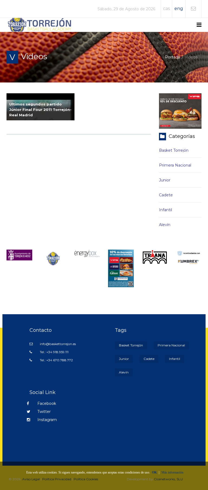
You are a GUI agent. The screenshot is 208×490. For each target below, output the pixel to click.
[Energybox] (87, 253)
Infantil (165, 209)
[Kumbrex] (189, 261)
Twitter (43, 411)
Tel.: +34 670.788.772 (56, 360)
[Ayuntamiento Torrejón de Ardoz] (19, 254)
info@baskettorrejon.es (57, 344)
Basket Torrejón (173, 150)
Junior (164, 180)
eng (178, 8)
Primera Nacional (175, 165)
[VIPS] (121, 268)
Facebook (46, 403)
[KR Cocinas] (53, 258)
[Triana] (155, 256)
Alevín (164, 224)
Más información (172, 472)
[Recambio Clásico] (189, 252)
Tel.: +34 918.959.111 (54, 352)
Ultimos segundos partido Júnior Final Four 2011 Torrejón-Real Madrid (40, 109)
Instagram (46, 419)
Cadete (166, 195)
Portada (172, 57)
